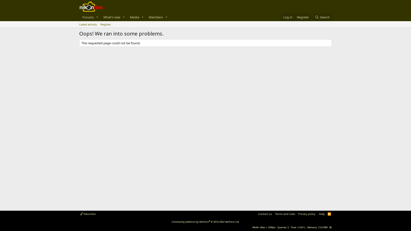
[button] (97, 17)
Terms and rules (285, 214)
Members (156, 17)
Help (322, 214)
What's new (111, 17)
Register (105, 24)
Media (134, 17)
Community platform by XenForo (206, 221)
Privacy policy (307, 214)
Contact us (265, 214)
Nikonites (89, 214)
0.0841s (301, 227)
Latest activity (88, 24)
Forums (88, 17)
